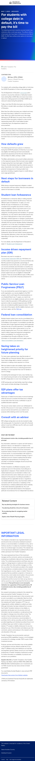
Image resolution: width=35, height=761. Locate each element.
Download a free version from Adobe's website (14, 675)
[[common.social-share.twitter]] (8, 495)
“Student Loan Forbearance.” (14, 244)
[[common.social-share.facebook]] (2, 495)
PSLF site (18, 309)
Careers (3, 759)
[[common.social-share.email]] (10, 495)
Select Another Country (8, 749)
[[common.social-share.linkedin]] (5, 495)
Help (7, 759)
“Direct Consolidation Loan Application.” (12, 340)
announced (23, 93)
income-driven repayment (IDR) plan (11, 259)
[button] (17, 753)
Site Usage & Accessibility (15, 759)
